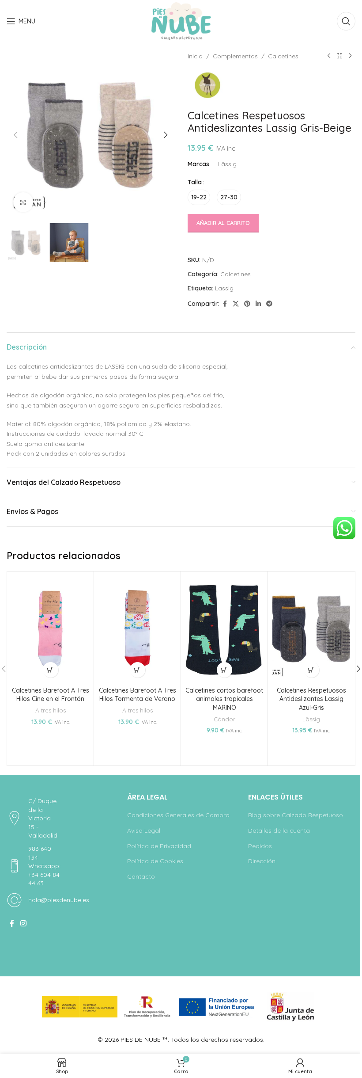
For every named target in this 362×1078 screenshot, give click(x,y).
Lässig (311, 719)
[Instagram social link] (23, 923)
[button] (15, 135)
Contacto (141, 876)
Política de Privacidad (159, 846)
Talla (195, 182)
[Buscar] (346, 21)
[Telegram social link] (269, 304)
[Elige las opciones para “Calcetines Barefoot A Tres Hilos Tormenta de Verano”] (137, 670)
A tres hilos (50, 710)
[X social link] (235, 304)
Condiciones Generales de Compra (178, 815)
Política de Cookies (155, 861)
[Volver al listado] (339, 56)
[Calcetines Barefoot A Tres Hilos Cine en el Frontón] (50, 629)
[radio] (199, 197)
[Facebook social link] (224, 304)
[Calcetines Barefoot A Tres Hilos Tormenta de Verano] (137, 629)
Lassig (224, 288)
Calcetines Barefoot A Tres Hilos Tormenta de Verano (137, 694)
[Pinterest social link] (247, 304)
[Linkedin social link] (258, 304)
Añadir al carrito (223, 222)
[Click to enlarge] (23, 202)
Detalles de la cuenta (279, 830)
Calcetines (283, 56)
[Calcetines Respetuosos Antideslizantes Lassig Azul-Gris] (311, 629)
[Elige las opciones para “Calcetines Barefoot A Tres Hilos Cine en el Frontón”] (50, 670)
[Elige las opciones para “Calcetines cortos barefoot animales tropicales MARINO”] (224, 670)
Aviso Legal (143, 830)
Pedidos (260, 846)
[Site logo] (181, 21)
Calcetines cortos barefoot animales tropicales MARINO (224, 699)
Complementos (235, 56)
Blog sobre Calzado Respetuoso (295, 815)
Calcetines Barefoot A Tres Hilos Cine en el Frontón (50, 694)
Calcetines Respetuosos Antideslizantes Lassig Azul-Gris (311, 699)
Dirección (261, 861)
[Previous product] (329, 56)
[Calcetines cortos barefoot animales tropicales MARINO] (224, 629)
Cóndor (224, 719)
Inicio (195, 56)
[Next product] (350, 56)
